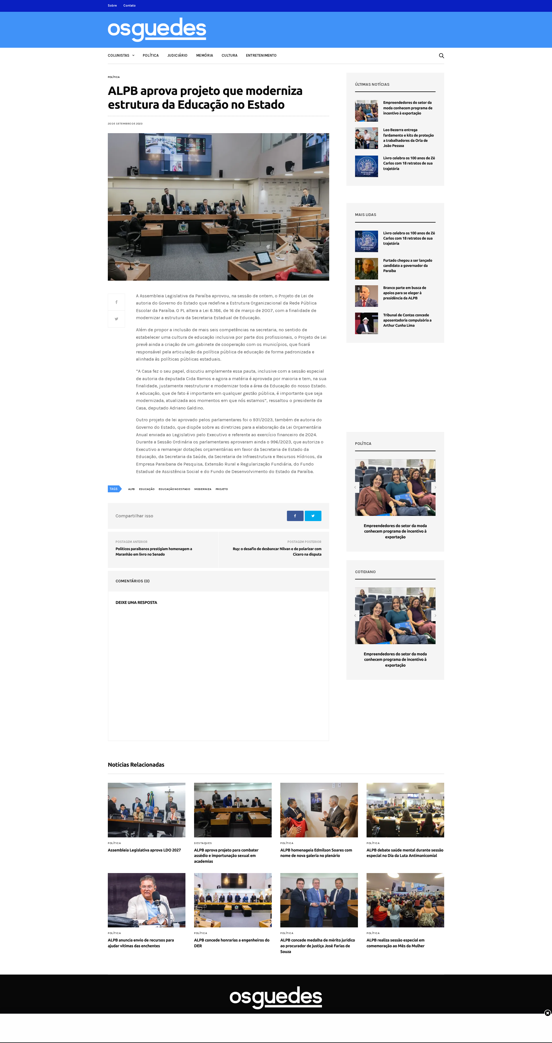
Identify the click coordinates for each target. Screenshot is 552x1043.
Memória (204, 55)
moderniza (202, 489)
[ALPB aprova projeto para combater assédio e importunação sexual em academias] (233, 810)
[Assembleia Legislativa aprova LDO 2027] (146, 810)
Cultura (229, 55)
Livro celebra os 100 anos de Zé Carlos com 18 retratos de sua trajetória (409, 163)
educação (146, 489)
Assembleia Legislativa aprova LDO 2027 (144, 850)
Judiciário (177, 55)
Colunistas (118, 55)
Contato (129, 5)
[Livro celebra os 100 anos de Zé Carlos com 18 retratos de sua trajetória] (366, 166)
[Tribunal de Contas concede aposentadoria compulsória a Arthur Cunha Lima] (366, 323)
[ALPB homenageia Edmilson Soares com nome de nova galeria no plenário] (319, 810)
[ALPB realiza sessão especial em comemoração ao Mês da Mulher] (405, 900)
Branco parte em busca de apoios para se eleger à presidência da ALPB (404, 293)
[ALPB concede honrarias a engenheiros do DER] (233, 900)
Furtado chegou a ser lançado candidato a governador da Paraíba (407, 266)
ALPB (131, 489)
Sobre (112, 5)
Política (151, 55)
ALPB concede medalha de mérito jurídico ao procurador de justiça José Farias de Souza (317, 946)
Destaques (203, 843)
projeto (222, 489)
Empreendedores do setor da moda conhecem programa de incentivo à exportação (407, 108)
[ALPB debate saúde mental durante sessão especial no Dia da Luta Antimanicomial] (405, 810)
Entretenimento (261, 55)
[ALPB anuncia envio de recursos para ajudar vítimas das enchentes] (146, 900)
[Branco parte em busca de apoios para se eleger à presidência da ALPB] (366, 296)
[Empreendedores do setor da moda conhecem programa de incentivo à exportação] (366, 111)
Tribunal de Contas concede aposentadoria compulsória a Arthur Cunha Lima (407, 320)
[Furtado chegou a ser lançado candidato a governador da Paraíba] (366, 269)
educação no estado (174, 489)
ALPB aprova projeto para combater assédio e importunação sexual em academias (226, 856)
